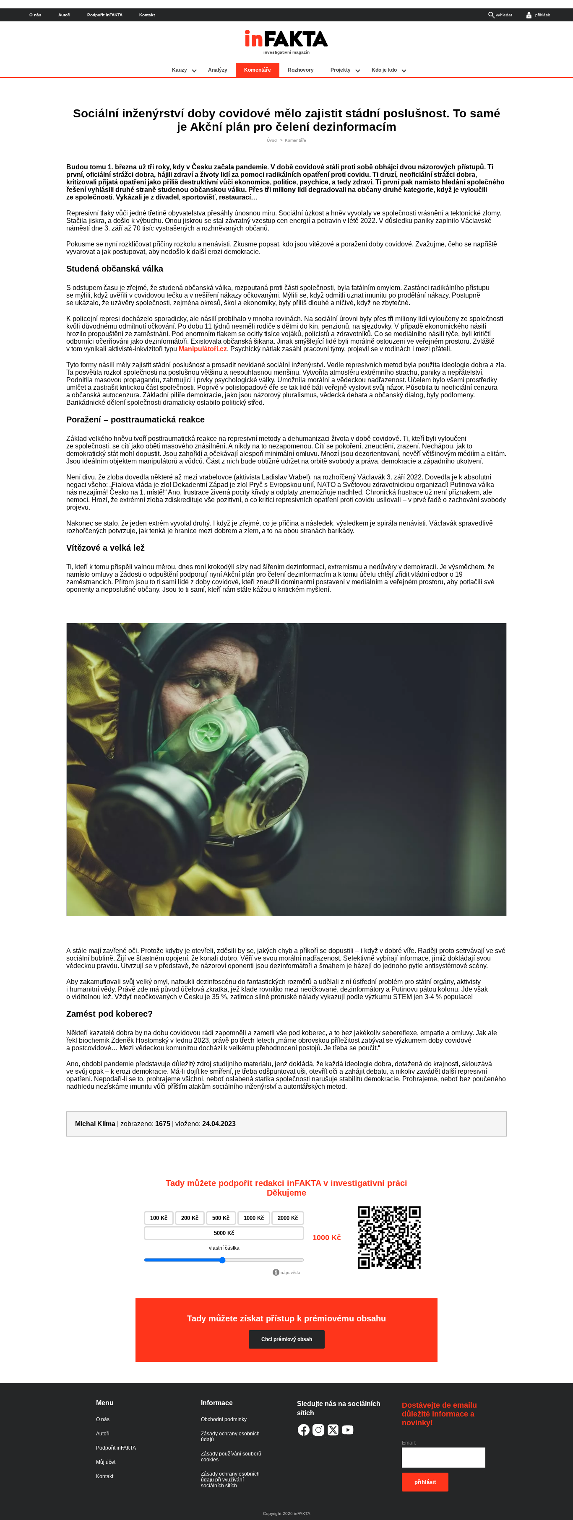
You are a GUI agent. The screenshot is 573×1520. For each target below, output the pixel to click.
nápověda (290, 1272)
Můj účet (105, 1462)
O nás (35, 15)
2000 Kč (288, 1218)
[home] (286, 45)
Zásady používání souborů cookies (231, 1457)
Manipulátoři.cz (203, 348)
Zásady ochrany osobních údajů (230, 1436)
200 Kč (189, 1218)
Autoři (64, 15)
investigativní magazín (286, 52)
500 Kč (220, 1218)
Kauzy (179, 70)
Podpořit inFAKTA (104, 15)
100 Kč (158, 1218)
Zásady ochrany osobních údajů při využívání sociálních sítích (230, 1480)
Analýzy (217, 70)
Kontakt (147, 15)
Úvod (272, 140)
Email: (409, 1443)
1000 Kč (254, 1218)
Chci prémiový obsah (286, 1339)
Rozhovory (301, 70)
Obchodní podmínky (224, 1419)
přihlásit (425, 1482)
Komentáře (257, 70)
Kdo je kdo (384, 70)
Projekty (341, 70)
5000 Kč (224, 1233)
